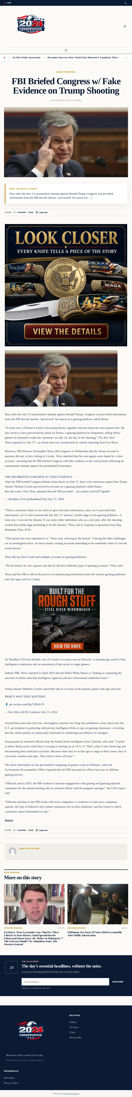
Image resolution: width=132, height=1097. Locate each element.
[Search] (125, 26)
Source (9, 820)
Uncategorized (66, 72)
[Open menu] (66, 50)
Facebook (21, 212)
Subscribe (117, 982)
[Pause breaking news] (125, 57)
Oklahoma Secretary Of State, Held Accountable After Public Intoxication (94, 934)
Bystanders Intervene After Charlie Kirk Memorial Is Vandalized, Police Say (64, 57)
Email (30, 212)
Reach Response (71, 1093)
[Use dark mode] (126, 3)
